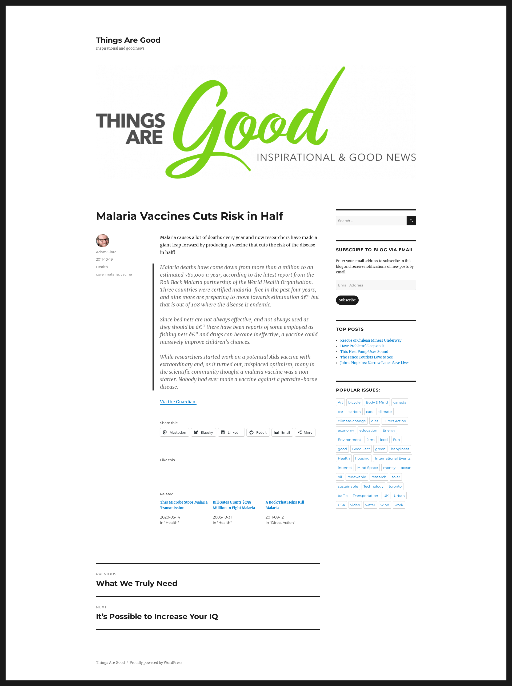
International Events (392, 458)
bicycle (354, 402)
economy (346, 430)
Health (102, 267)
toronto (395, 486)
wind (385, 505)
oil (340, 477)
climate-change (352, 421)
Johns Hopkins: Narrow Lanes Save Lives (375, 363)
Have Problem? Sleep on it (362, 346)
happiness (400, 449)
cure (100, 274)
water (370, 505)
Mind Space (367, 467)
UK (386, 495)
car (340, 411)
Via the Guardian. (178, 401)
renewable (356, 477)
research (378, 477)
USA (341, 505)
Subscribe (347, 300)
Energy (389, 430)
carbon (355, 411)
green (380, 449)
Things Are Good (128, 40)
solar (396, 477)
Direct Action (394, 421)
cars (369, 411)
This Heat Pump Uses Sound (364, 351)
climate (385, 411)
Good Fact (361, 449)
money (389, 467)
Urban (399, 495)
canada (399, 402)
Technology (373, 486)
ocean (406, 467)
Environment (349, 439)
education (368, 430)
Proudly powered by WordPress (156, 662)
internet (345, 467)
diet (374, 421)
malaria (112, 274)
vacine (126, 274)
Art (340, 402)
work (399, 505)
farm (370, 439)
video (355, 505)
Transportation (365, 495)
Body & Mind (377, 402)
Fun (396, 439)
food (384, 439)
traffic (342, 495)
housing (362, 458)
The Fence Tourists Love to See (366, 357)
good (342, 449)
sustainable (348, 486)
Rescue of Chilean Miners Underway (370, 340)
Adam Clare (106, 252)
